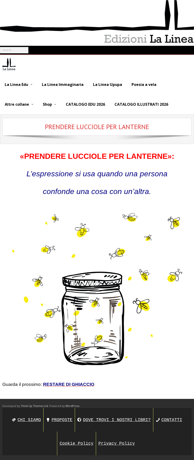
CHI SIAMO (29, 420)
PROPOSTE (62, 420)
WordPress (72, 406)
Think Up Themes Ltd (34, 406)
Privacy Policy (116, 443)
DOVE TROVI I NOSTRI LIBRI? (117, 420)
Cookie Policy (76, 443)
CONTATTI (171, 420)
